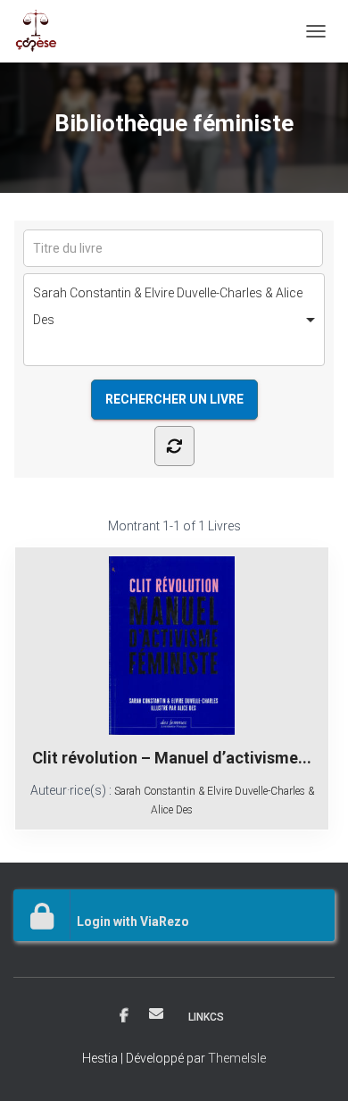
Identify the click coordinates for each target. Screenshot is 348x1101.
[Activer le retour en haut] (313, 1065)
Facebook (124, 1016)
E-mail (156, 1013)
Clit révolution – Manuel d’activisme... (171, 757)
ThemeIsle (237, 1058)
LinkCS (206, 1017)
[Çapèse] (42, 31)
